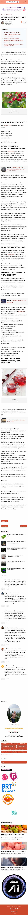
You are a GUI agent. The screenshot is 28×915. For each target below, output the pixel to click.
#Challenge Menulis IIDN (8, 746)
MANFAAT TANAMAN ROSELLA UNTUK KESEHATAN (13, 41)
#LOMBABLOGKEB (6, 751)
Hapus (7, 589)
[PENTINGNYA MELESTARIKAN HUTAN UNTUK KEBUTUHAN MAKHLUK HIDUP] (3, 545)
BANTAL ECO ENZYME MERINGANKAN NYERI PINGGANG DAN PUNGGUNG (16, 555)
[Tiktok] (13, 909)
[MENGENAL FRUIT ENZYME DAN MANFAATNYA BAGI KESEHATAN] (14, 832)
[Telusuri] (25, 2)
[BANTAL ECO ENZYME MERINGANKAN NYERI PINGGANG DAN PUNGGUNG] (3, 558)
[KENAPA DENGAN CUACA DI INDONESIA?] (3, 303)
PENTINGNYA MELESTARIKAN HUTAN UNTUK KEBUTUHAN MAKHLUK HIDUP (16, 542)
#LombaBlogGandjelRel (19, 749)
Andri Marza (7, 648)
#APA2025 (22, 743)
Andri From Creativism (10, 665)
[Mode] (23, 2)
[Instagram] (15, 909)
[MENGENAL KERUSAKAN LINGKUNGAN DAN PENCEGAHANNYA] (3, 565)
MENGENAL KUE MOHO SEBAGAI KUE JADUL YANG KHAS (13, 851)
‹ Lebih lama (4, 526)
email (21, 736)
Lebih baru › (23, 526)
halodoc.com (11, 254)
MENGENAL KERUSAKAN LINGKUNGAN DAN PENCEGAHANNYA (16, 562)
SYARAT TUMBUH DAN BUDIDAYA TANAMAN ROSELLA (12, 35)
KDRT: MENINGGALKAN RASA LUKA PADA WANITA (12, 867)
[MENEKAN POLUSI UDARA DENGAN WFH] (3, 423)
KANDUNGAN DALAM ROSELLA (11, 38)
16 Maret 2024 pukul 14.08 (16, 579)
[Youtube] (17, 909)
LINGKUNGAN (4, 521)
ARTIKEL (15, 751)
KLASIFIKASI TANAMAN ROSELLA (12, 32)
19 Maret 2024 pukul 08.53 (15, 648)
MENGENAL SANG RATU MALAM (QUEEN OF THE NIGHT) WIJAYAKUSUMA (16, 549)
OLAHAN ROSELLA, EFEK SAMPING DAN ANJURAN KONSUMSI (13, 44)
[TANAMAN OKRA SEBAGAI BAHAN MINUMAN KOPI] (3, 538)
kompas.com (11, 151)
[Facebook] (10, 909)
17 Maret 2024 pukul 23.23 (13, 610)
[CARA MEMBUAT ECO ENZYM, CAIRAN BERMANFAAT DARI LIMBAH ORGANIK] (3, 171)
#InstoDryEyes (21, 746)
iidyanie (6, 610)
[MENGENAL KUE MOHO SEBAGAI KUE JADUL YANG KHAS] (14, 849)
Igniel (16, 912)
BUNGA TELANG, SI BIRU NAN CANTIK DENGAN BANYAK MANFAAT (16, 569)
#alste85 (13, 743)
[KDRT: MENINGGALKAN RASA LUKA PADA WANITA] (14, 865)
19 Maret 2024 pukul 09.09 (20, 665)
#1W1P (4, 743)
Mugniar (7, 593)
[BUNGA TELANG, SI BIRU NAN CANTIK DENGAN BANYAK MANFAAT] (3, 572)
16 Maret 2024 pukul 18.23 (14, 593)
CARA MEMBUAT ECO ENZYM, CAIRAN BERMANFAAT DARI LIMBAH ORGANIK (16, 169)
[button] (3, 29)
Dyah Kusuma (8, 579)
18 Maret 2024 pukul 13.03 (13, 627)
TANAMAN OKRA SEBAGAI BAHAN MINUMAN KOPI (16, 535)
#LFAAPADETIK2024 (7, 749)
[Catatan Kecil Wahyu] (12, 1)
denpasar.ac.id (7, 125)
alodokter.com (21, 311)
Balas (3, 589)
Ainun (6, 627)
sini (11, 735)
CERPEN (22, 751)
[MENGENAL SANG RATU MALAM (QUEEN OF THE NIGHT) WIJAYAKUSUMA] (3, 552)
